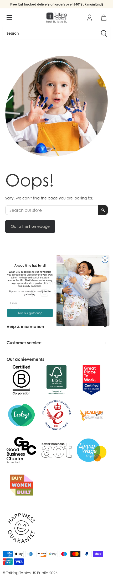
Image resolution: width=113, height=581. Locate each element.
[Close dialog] (105, 260)
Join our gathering (30, 313)
